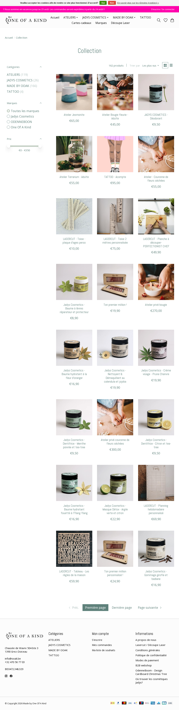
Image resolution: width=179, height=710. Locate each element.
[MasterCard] (124, 703)
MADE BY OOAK (18, 86)
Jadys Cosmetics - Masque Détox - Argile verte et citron (115, 509)
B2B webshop (143, 665)
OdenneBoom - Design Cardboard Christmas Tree (151, 672)
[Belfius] (147, 703)
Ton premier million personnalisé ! (115, 573)
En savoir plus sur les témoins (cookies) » (138, 3)
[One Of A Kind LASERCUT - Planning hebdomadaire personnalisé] (156, 483)
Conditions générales (147, 650)
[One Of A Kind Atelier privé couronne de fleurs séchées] (115, 417)
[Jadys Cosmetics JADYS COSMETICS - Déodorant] (156, 92)
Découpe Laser (120, 23)
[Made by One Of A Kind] (25, 20)
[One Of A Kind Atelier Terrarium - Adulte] (74, 154)
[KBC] (158, 703)
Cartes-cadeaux (81, 23)
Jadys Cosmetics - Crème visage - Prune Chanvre (156, 372)
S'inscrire (97, 640)
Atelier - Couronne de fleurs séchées (156, 178)
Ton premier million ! (115, 305)
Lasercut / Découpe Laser (150, 645)
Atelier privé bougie (156, 305)
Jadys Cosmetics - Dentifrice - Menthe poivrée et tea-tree (74, 443)
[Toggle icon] (158, 20)
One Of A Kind (21, 127)
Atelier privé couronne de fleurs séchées (115, 441)
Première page (95, 607)
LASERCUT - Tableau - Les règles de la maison (74, 573)
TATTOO (145, 17)
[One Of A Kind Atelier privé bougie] (156, 282)
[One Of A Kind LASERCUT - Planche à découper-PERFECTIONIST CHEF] (156, 216)
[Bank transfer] (170, 703)
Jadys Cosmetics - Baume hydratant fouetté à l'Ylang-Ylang (74, 509)
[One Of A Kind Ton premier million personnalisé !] (115, 549)
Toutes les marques (25, 111)
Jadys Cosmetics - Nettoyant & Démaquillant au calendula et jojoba (115, 375)
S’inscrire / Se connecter (163, 9)
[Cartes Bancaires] (164, 703)
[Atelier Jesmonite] (74, 92)
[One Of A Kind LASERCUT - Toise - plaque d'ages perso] (74, 216)
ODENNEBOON (21, 122)
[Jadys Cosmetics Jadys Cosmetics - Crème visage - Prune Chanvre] (156, 348)
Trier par (135, 65)
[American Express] (153, 703)
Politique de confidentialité (151, 655)
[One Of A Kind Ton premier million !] (115, 282)
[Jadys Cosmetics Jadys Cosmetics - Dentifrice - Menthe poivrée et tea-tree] (74, 417)
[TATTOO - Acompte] (115, 154)
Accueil (55, 17)
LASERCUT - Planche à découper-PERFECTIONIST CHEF (156, 242)
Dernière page (122, 607)
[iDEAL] (112, 703)
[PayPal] (118, 703)
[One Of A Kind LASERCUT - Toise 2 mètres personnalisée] (115, 216)
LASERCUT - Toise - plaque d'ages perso (74, 240)
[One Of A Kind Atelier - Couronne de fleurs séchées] (156, 154)
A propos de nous (145, 640)
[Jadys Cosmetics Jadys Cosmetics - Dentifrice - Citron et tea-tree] (156, 417)
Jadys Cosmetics (22, 116)
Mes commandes (102, 645)
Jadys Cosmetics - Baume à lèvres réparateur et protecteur (74, 308)
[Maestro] (141, 703)
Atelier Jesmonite (74, 115)
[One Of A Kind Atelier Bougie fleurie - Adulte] (115, 92)
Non (112, 3)
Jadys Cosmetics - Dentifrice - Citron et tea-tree (156, 443)
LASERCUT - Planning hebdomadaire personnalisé (156, 509)
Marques (101, 23)
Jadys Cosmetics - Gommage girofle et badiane (156, 575)
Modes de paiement (147, 660)
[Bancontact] (135, 703)
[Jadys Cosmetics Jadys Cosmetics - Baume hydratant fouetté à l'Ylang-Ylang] (74, 483)
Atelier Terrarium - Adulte (74, 177)
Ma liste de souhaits (103, 650)
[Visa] (130, 703)
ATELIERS (13, 74)
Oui (103, 3)
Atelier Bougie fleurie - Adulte (115, 116)
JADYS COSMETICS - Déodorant (156, 116)
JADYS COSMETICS (20, 80)
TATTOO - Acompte (115, 177)
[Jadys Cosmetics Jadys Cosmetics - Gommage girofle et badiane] (156, 549)
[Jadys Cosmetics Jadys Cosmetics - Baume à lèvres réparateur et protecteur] (74, 282)
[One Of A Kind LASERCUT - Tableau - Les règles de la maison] (74, 549)
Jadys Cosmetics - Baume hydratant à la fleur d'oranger (74, 374)
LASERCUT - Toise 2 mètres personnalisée (115, 240)
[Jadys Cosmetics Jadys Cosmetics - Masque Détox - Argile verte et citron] (115, 483)
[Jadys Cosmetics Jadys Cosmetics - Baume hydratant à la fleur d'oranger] (74, 348)
